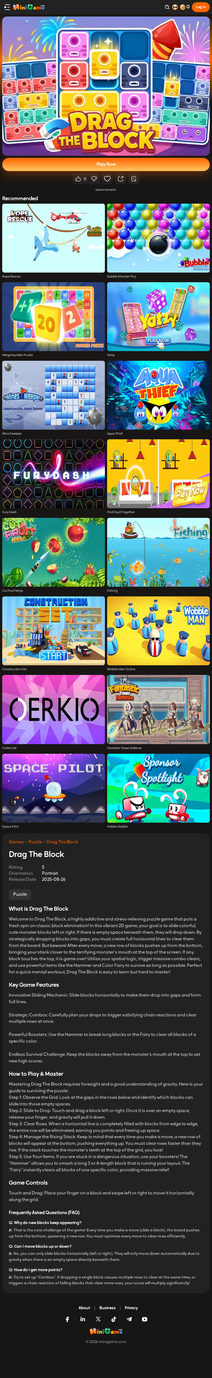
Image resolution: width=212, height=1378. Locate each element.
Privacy (131, 1308)
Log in (201, 7)
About (84, 1308)
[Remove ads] (175, 7)
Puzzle (35, 842)
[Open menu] (7, 7)
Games (16, 842)
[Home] (28, 7)
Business (107, 1308)
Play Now (106, 164)
